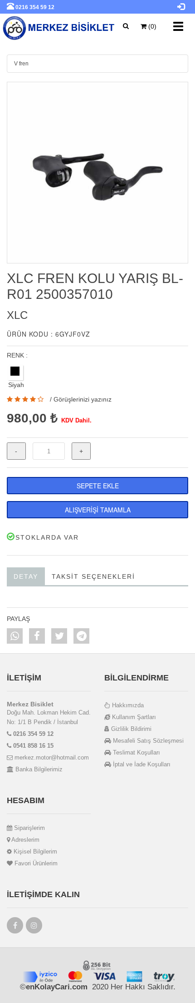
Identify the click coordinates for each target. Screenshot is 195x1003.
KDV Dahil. (76, 420)
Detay (26, 576)
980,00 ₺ (32, 418)
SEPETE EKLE (98, 485)
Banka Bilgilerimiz (38, 769)
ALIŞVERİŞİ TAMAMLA (98, 509)
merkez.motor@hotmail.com (51, 757)
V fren (21, 63)
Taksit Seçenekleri (93, 576)
